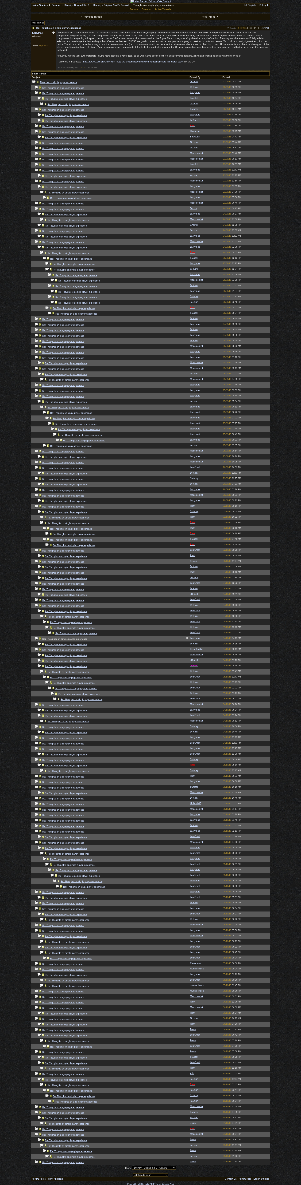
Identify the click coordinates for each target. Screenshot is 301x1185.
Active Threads (163, 9)
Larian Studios (40, 5)
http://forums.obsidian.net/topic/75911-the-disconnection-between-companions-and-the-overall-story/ (133, 61)
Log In (265, 5)
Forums (56, 5)
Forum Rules (39, 1179)
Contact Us (231, 1179)
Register (252, 5)
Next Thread (209, 16)
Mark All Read (55, 1179)
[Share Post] (258, 28)
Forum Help (245, 1179)
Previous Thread (92, 16)
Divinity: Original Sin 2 (76, 5)
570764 (266, 28)
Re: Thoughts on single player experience (58, 28)
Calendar (146, 9)
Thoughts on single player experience (58, 82)
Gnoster (233, 28)
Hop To (128, 1168)
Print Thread (38, 22)
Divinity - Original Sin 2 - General (111, 5)
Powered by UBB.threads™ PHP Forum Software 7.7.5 (150, 1184)
